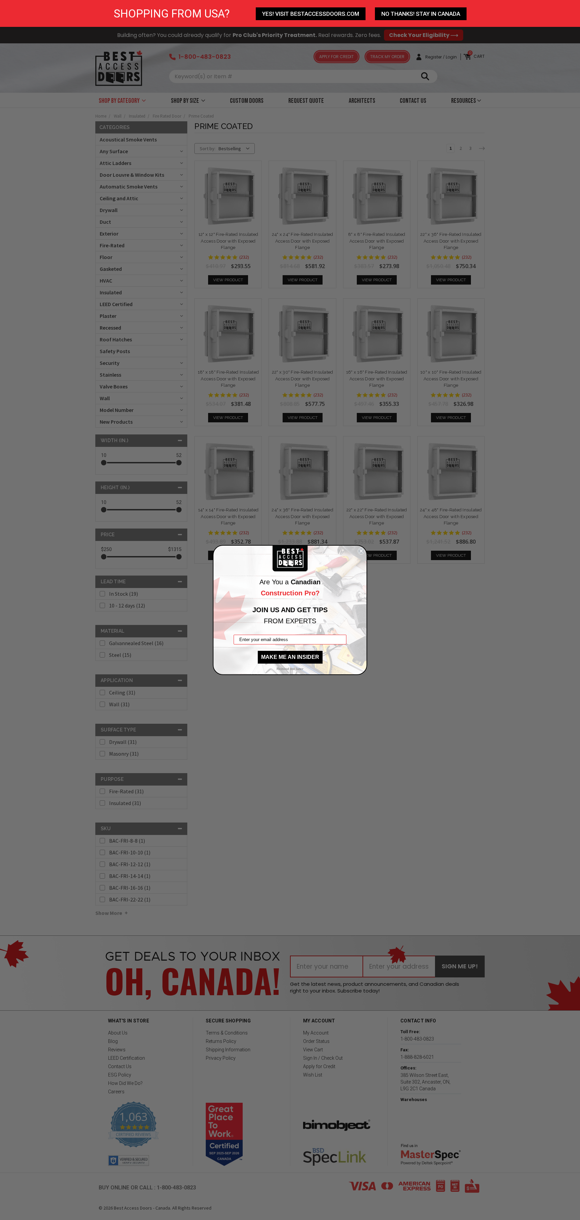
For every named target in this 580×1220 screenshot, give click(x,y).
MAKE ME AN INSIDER (290, 657)
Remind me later (290, 669)
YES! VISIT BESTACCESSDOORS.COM (310, 13)
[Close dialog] (361, 551)
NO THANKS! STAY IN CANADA (420, 13)
